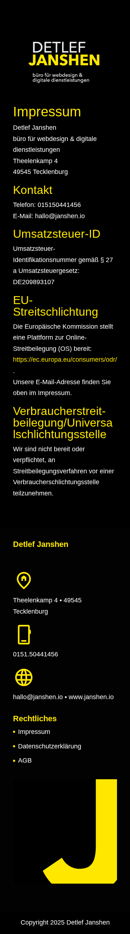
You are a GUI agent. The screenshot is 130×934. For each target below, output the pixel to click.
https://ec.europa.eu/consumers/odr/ (65, 359)
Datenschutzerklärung (49, 746)
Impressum (34, 731)
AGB (25, 760)
